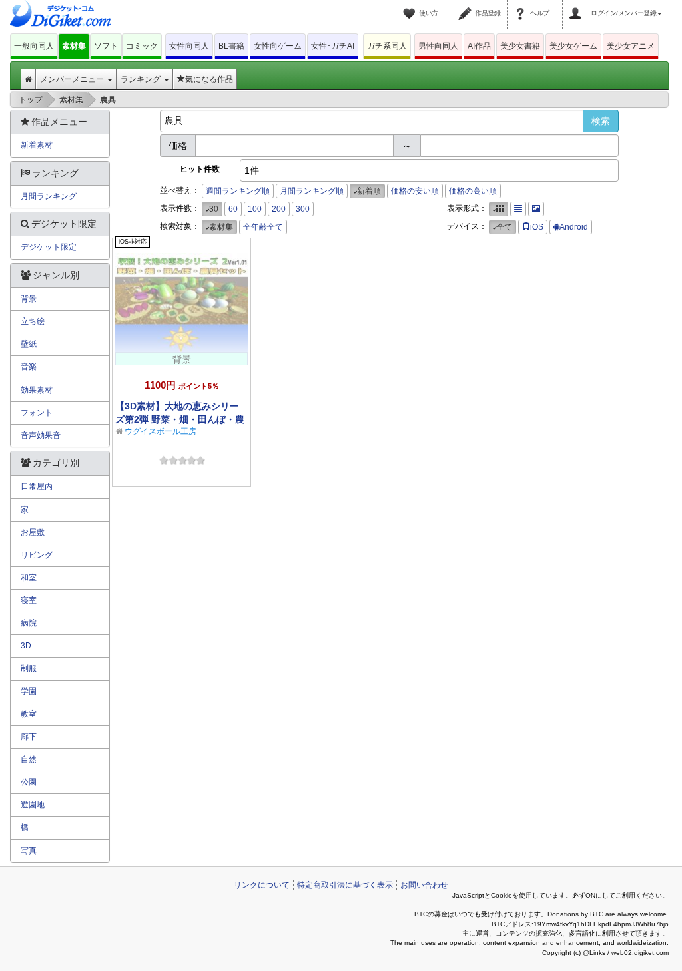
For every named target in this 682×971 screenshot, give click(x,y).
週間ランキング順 (238, 191)
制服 (29, 668)
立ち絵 (33, 321)
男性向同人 (438, 46)
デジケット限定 (49, 247)
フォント (37, 412)
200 (279, 209)
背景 (29, 298)
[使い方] (411, 5)
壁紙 (29, 344)
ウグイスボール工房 (160, 431)
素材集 (74, 46)
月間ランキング (49, 196)
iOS (536, 227)
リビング (37, 555)
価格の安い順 (415, 191)
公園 (29, 782)
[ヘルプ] (522, 5)
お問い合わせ (424, 885)
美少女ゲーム (573, 46)
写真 (29, 850)
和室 (29, 577)
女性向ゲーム (278, 46)
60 (233, 209)
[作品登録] (467, 5)
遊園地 (33, 804)
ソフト (106, 46)
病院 (29, 623)
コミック (142, 46)
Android (573, 227)
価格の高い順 (473, 191)
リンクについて (262, 885)
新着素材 (37, 145)
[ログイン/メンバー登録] (577, 5)
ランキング (142, 79)
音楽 (29, 366)
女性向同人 (189, 46)
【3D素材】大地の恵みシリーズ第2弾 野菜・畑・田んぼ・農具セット (179, 419)
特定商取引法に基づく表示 (345, 885)
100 (255, 209)
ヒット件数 (200, 169)
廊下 (29, 736)
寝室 (29, 600)
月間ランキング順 (312, 191)
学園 (29, 691)
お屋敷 (33, 532)
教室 (29, 714)
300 (303, 209)
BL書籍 (231, 46)
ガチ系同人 (387, 46)
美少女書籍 (520, 46)
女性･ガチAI (332, 46)
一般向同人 (34, 46)
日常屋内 (37, 486)
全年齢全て (263, 227)
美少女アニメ (631, 46)
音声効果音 (41, 435)
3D (26, 645)
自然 (29, 759)
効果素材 (37, 390)
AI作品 (479, 46)
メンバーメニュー (73, 79)
